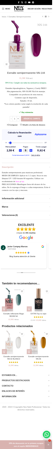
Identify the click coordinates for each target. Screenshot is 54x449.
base (17, 181)
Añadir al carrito (31, 119)
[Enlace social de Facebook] (18, 2)
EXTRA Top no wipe (38, 314)
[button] (4, 308)
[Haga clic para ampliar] (6, 64)
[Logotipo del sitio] (19, 9)
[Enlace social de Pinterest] (33, 2)
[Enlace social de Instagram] (25, 2)
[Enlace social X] (22, 2)
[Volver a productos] (45, 16)
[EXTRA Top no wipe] (38, 300)
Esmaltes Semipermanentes (20, 17)
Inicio (4, 17)
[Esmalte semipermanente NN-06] (38, 342)
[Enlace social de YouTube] (29, 2)
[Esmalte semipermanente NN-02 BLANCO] (13, 342)
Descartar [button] (48, 444)
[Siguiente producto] (48, 16)
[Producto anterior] (42, 16)
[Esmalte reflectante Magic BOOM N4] (13, 300)
